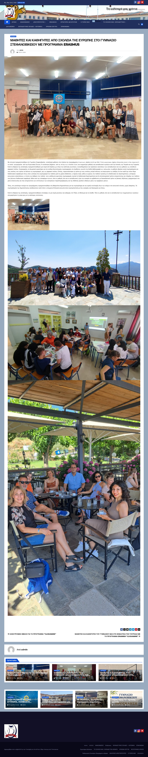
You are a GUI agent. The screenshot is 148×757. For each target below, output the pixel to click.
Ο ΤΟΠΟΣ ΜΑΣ (85, 22)
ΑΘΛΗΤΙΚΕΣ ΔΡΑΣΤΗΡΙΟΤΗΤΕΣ (118, 753)
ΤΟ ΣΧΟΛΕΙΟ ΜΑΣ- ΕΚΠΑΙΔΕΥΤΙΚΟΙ (114, 22)
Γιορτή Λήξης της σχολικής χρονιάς (124, 700)
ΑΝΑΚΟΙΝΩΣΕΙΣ (25, 22)
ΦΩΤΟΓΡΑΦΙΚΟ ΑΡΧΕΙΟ (137, 749)
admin (21, 50)
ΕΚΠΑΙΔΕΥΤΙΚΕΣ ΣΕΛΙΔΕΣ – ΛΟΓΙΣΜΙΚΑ (30, 26)
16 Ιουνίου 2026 (119, 705)
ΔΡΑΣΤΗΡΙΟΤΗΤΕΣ (39, 22)
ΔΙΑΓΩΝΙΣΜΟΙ (10, 26)
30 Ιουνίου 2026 (14, 705)
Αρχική (14, 22)
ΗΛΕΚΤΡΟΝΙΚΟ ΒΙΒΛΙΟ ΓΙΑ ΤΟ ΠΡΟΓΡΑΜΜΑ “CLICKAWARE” (32, 634)
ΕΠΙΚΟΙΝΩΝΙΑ (65, 26)
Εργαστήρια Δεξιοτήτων (69, 22)
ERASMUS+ (53, 22)
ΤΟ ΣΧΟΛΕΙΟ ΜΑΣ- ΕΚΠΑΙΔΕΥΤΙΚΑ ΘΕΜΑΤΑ (106, 749)
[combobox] (96, 21)
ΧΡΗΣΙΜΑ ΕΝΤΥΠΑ (51, 26)
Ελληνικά (97, 21)
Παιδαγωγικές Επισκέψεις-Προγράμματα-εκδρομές (95, 753)
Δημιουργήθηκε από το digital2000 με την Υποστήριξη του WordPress (22, 749)
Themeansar (54, 749)
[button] (139, 24)
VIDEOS (91, 745)
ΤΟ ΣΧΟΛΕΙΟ (10, 697)
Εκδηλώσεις (80, 697)
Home (85, 745)
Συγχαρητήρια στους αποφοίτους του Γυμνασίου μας (56, 700)
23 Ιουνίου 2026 (84, 705)
